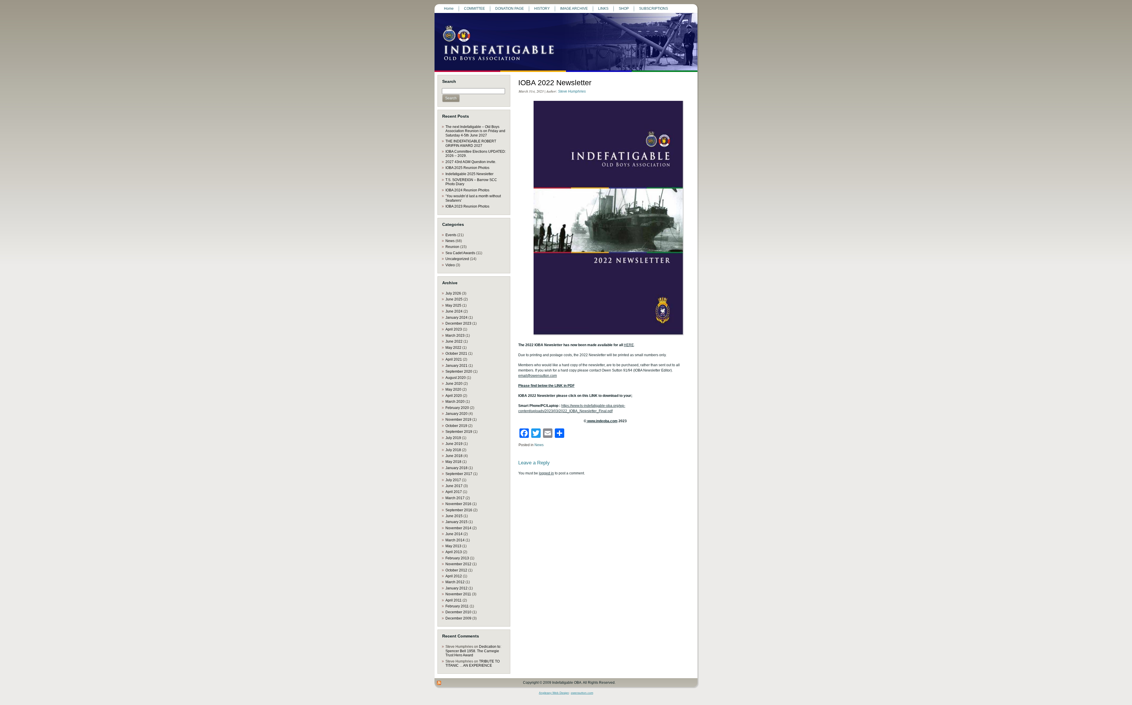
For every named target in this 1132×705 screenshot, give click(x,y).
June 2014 (454, 534)
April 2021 (453, 359)
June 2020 (454, 384)
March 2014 (455, 540)
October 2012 (456, 570)
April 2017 (453, 492)
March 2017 (455, 498)
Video (450, 265)
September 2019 (458, 432)
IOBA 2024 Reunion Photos (467, 190)
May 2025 (453, 305)
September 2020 (458, 371)
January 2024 (456, 317)
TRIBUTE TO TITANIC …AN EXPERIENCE (472, 663)
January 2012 (456, 588)
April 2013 (453, 552)
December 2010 (458, 612)
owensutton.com (582, 692)
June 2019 (454, 444)
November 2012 (458, 564)
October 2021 (456, 353)
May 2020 (453, 389)
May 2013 (453, 546)
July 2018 (453, 450)
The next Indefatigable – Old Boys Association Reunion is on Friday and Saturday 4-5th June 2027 (475, 131)
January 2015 (456, 522)
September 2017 (458, 474)
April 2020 (453, 396)
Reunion (452, 247)
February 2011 (457, 606)
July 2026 (453, 293)
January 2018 (456, 468)
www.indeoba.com (602, 421)
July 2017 (453, 480)
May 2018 (453, 462)
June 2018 (454, 456)
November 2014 (458, 528)
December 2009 (458, 618)
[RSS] (439, 683)
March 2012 (455, 582)
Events (450, 235)
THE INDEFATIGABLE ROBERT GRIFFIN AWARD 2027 (470, 143)
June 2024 (454, 311)
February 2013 (457, 558)
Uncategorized (457, 259)
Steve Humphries (572, 91)
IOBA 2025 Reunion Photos (467, 168)
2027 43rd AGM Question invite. (470, 162)
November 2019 (458, 420)
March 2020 (455, 402)
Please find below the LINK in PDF (546, 386)
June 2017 (454, 486)
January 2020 (456, 414)
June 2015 (454, 516)
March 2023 (455, 335)
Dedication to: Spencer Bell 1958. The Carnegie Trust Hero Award (473, 651)
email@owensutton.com (537, 376)
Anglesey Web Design (554, 692)
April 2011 (453, 600)
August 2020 (455, 378)
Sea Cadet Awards (460, 253)
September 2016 (458, 510)
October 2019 (456, 426)
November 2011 (458, 594)
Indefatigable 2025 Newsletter (469, 174)
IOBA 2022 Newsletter (554, 82)
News (450, 241)
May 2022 (453, 348)
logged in (546, 473)
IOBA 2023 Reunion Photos (467, 206)
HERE (629, 345)
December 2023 (458, 323)
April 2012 (453, 576)
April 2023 (453, 329)
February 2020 (457, 408)
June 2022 (454, 341)
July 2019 (453, 438)
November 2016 (458, 504)
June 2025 (454, 299)
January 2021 (456, 366)
